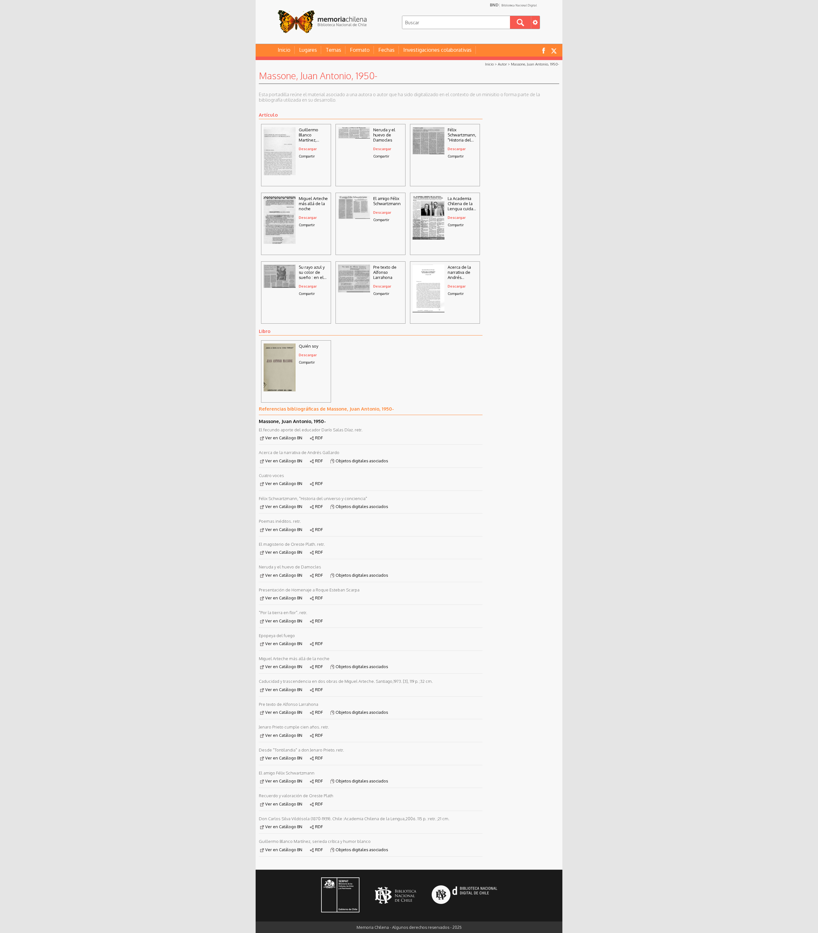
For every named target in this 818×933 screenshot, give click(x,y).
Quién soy (308, 346)
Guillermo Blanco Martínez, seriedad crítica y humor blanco (313, 135)
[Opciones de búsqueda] (535, 22)
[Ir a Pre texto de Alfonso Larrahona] (354, 290)
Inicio (284, 50)
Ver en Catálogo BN (283, 437)
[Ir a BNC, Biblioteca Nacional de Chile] (395, 895)
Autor (502, 64)
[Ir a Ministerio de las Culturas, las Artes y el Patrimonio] (340, 895)
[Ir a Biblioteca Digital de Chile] (464, 895)
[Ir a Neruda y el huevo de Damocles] (354, 137)
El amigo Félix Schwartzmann (387, 201)
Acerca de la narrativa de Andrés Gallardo (459, 272)
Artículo (268, 115)
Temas (333, 50)
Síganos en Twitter (554, 50)
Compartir (307, 156)
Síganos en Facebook (543, 50)
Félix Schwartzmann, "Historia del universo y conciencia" (462, 135)
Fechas (386, 50)
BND (513, 4)
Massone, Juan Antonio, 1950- (535, 64)
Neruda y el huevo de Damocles (384, 135)
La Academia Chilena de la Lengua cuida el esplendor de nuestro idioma (460, 203)
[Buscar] (520, 22)
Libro (264, 331)
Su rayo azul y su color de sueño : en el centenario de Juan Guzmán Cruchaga (312, 272)
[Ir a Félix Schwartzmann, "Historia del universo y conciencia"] (428, 152)
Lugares (308, 50)
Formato (360, 50)
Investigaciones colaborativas (437, 50)
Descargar (308, 148)
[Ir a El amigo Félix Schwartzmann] (354, 217)
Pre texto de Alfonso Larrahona (385, 272)
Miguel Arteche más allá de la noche (313, 203)
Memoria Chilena (322, 22)
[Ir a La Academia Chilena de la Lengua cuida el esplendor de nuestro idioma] (428, 238)
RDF (319, 437)
